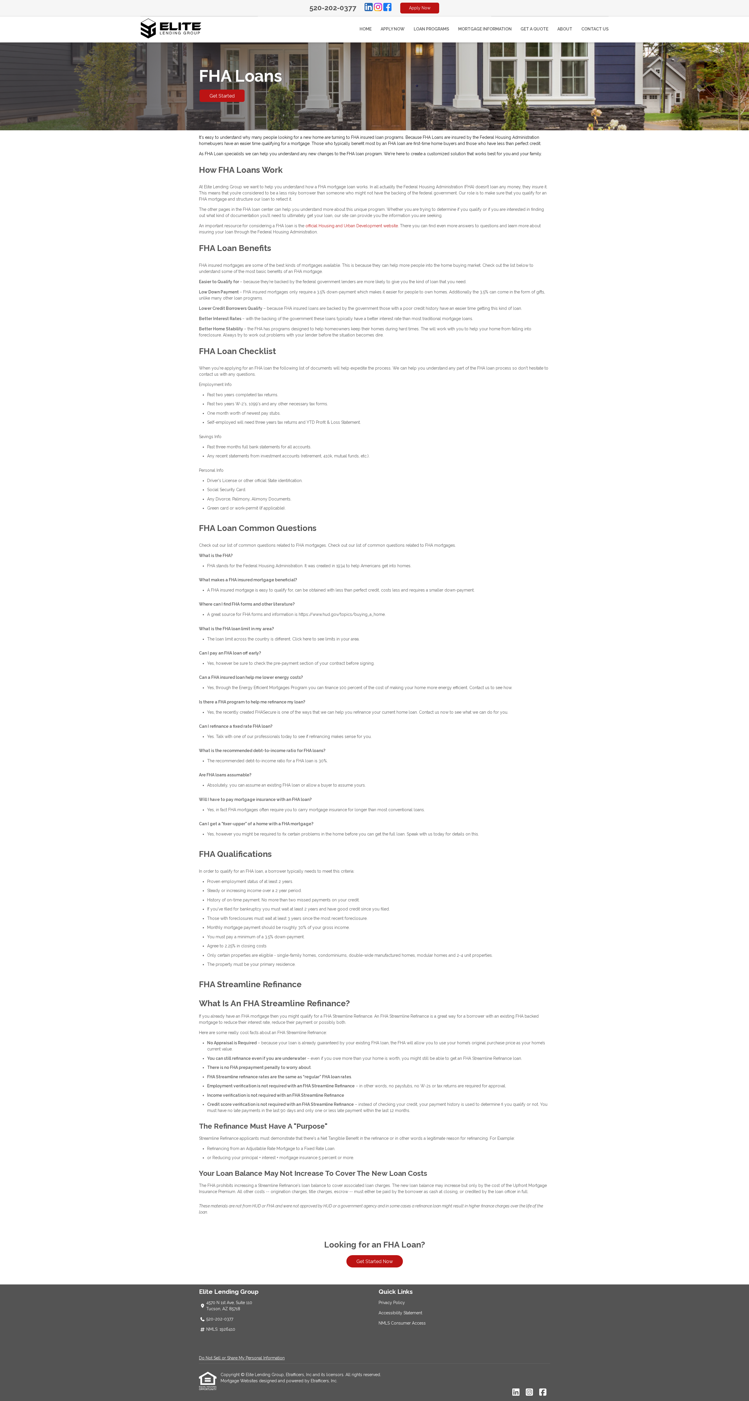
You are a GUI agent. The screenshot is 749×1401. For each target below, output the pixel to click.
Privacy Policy (392, 1302)
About (564, 29)
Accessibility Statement (400, 1313)
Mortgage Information (485, 29)
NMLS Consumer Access (402, 1323)
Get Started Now (374, 1261)
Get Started (222, 96)
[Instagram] (378, 8)
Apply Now (419, 8)
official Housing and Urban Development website (351, 225)
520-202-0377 (333, 8)
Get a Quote (534, 29)
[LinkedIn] (369, 8)
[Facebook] (387, 8)
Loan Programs (431, 29)
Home (366, 29)
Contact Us (595, 29)
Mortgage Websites (240, 1380)
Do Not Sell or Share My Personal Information (242, 1358)
